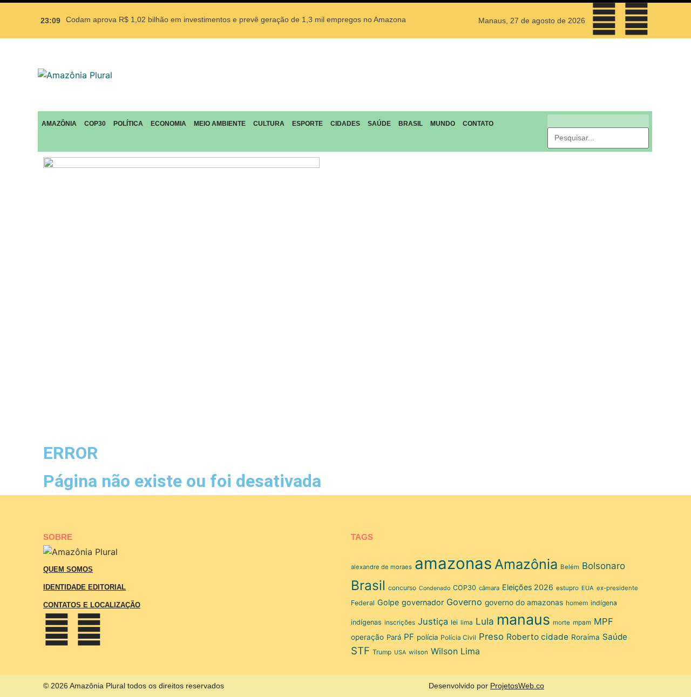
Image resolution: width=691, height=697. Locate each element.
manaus (523, 619)
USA (400, 652)
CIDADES (345, 123)
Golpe (388, 602)
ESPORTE (307, 123)
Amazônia (526, 564)
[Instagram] (636, 18)
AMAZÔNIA (59, 123)
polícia (427, 637)
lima (466, 622)
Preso (491, 636)
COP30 (95, 123)
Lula (485, 621)
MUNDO (442, 123)
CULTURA (268, 123)
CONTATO (478, 123)
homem (577, 603)
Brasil (368, 585)
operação (367, 637)
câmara (489, 588)
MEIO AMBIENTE (220, 123)
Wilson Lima (455, 651)
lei (454, 622)
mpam (582, 622)
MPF (603, 621)
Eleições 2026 (527, 587)
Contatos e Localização (91, 605)
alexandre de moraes (381, 567)
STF (360, 651)
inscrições (399, 622)
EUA (587, 588)
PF (409, 637)
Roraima (585, 637)
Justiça (433, 621)
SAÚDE (379, 123)
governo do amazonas (524, 602)
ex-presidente (617, 588)
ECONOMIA (168, 123)
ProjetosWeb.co (517, 685)
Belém (569, 567)
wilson (418, 652)
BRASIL (410, 123)
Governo (464, 602)
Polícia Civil (458, 637)
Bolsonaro (603, 565)
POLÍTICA (128, 123)
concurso (402, 588)
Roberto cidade (537, 637)
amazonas (453, 563)
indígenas (366, 622)
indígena (604, 603)
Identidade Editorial (84, 587)
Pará (394, 637)
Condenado (434, 588)
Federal (363, 603)
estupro (567, 588)
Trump (381, 652)
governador (423, 602)
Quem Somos (68, 569)
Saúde (614, 637)
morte (561, 622)
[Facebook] (604, 18)
